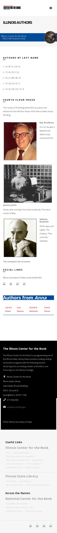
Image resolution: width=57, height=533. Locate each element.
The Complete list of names (16, 261)
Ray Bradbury (47, 122)
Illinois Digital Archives (14, 485)
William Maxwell (44, 220)
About (8, 452)
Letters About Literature (15, 463)
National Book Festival (14, 467)
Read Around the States (33, 511)
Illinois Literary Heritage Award (17, 460)
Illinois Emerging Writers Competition (20, 456)
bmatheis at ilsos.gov (16, 407)
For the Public (11, 481)
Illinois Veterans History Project (38, 485)
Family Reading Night (21, 452)
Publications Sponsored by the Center (19, 507)
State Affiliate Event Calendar (16, 503)
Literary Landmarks (34, 463)
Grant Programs (25, 481)
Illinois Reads (37, 460)
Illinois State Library (21, 476)
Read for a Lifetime (32, 467)
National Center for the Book (28, 499)
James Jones (10, 205)
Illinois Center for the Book (26, 448)
